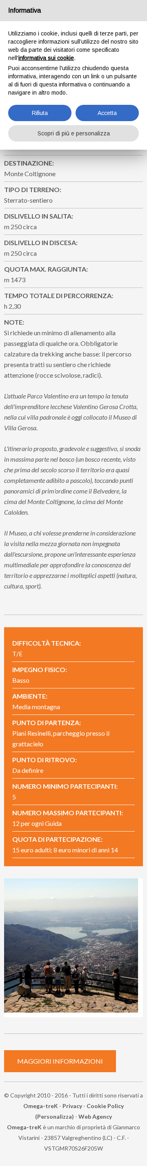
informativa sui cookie (46, 58)
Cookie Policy (105, 1105)
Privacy (72, 1105)
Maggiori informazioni (60, 1061)
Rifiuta (40, 113)
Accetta (107, 113)
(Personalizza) (54, 1116)
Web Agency (95, 1116)
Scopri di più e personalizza (74, 133)
